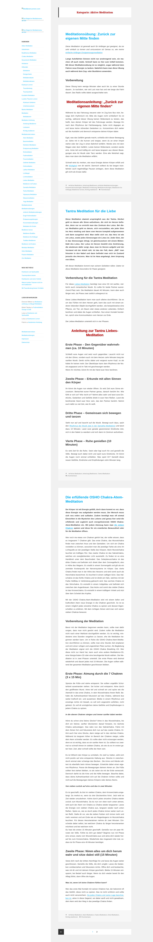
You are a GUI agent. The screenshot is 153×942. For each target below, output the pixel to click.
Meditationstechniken (28, 134)
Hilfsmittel (25, 67)
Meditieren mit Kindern (29, 244)
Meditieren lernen (27, 230)
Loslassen (26, 127)
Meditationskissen (28, 81)
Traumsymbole (27, 92)
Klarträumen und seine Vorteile (31, 279)
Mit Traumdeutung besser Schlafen (33, 288)
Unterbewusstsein (28, 106)
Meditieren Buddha (29, 233)
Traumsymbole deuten (29, 275)
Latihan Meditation (29, 169)
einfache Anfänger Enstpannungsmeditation (84, 52)
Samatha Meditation (29, 187)
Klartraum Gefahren (29, 102)
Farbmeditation (28, 155)
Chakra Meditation (27, 56)
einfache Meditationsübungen (32, 212)
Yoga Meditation (28, 201)
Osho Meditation (27, 251)
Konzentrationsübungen (30, 223)
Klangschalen (27, 74)
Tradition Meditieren (29, 240)
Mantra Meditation (27, 109)
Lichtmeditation (28, 177)
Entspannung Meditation (30, 148)
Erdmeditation (27, 152)
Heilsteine (25, 63)
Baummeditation (28, 141)
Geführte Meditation (29, 162)
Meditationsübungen (28, 208)
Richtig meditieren (29, 131)
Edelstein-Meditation (29, 145)
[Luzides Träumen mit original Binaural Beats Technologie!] (33, 31)
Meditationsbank (28, 77)
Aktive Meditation (27, 46)
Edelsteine (26, 70)
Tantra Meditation (28, 191)
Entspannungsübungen (30, 219)
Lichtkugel (26, 173)
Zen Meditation (26, 258)
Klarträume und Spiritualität (30, 272)
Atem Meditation (28, 138)
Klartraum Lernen (27, 85)
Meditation (25, 113)
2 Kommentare (72, 476)
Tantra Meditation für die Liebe (91, 211)
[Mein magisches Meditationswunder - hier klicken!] (33, 19)
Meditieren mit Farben (30, 184)
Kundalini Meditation (28, 95)
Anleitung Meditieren (29, 123)
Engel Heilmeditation (29, 215)
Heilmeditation (27, 166)
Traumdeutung (27, 88)
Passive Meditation (28, 254)
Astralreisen (25, 49)
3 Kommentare (105, 190)
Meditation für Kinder (29, 226)
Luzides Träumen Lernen (29, 99)
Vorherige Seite (61, 932)
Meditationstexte (27, 205)
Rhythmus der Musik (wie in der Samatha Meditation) (92, 426)
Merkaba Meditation (28, 247)
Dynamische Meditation (29, 60)
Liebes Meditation (28, 180)
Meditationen (27, 116)
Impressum (25, 339)
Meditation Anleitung (28, 120)
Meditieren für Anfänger (30, 237)
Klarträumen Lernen (33, 319)
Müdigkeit (73, 166)
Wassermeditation (28, 198)
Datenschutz (26, 342)
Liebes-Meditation (82, 284)
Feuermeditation (28, 159)
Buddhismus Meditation (29, 53)
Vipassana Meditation (30, 194)
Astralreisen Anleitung (35, 322)
